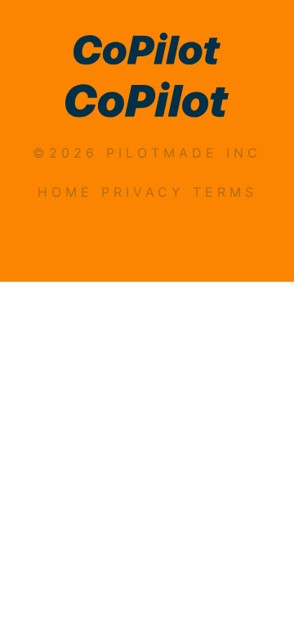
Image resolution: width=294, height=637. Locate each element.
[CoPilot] (147, 50)
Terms (225, 192)
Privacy (143, 192)
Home (65, 192)
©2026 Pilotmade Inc (147, 153)
